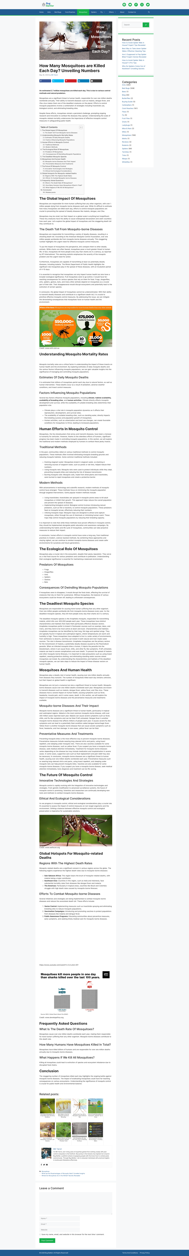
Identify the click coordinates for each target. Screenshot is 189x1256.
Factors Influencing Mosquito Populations (60, 140)
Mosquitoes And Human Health (54, 159)
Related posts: (51, 192)
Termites (125, 152)
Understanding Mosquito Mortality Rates (57, 135)
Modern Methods (52, 147)
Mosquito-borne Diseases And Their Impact (60, 161)
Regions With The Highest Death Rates (58, 176)
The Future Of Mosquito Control (54, 166)
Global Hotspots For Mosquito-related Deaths (59, 173)
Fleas (124, 112)
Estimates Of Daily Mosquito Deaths (57, 137)
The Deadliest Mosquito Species (54, 157)
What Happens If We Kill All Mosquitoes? (60, 187)
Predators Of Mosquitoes (54, 152)
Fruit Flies (126, 118)
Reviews (125, 142)
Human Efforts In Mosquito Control (55, 142)
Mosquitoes (83, 12)
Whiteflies (126, 162)
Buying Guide (127, 102)
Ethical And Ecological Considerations (58, 171)
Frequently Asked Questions (53, 180)
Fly (102, 12)
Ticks (124, 155)
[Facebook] (41, 1165)
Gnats (124, 122)
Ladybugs (126, 125)
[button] (149, 12)
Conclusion (47, 190)
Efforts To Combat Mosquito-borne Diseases (61, 178)
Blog (124, 95)
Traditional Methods (52, 145)
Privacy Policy (145, 1253)
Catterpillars (127, 105)
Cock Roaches (70, 12)
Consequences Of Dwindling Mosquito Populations (63, 154)
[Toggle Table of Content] (80, 127)
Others (111, 12)
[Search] (146, 24)
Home (41, 12)
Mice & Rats (126, 128)
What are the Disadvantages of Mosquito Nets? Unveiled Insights (63, 1173)
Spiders (94, 12)
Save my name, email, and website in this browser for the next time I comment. (73, 1234)
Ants (49, 12)
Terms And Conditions (130, 1253)
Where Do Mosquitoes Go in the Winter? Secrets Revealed (61, 1175)
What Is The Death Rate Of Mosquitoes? (59, 183)
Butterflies (126, 98)
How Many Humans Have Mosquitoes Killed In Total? (64, 185)
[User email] (47, 1165)
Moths (124, 139)
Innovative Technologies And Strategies (59, 169)
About (122, 12)
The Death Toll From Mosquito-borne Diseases (61, 133)
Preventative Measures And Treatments (59, 164)
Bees (124, 92)
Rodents (125, 145)
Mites (124, 132)
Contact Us (132, 12)
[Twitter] (44, 1165)
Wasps (124, 159)
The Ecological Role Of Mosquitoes (55, 149)
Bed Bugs (58, 12)
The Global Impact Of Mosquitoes (54, 130)
